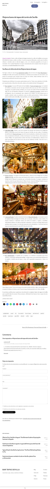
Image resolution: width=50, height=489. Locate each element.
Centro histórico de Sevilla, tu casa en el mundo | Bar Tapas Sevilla (17, 343)
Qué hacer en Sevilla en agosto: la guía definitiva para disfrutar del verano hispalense (21, 444)
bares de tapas (28, 313)
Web (3, 381)
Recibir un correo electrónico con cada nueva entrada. (14, 409)
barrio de (36, 86)
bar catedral (20, 313)
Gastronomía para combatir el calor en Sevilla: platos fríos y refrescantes (19, 457)
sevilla (27, 316)
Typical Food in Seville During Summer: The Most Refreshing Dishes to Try (21, 451)
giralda (4, 316)
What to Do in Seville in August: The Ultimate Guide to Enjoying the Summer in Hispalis (21, 438)
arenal (12, 313)
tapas (31, 316)
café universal (36, 313)
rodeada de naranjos (35, 91)
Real (42, 73)
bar (16, 313)
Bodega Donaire (9, 175)
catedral (42, 313)
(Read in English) (6, 58)
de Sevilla (9, 177)
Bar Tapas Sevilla (11, 469)
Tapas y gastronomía (24, 52)
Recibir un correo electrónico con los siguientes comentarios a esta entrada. (19, 406)
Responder (6, 353)
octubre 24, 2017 (7, 342)
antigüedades (6, 313)
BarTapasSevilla (10, 52)
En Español (17, 52)
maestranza (10, 316)
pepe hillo (17, 316)
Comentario (5, 388)
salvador (22, 316)
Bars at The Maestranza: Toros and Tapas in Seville (34, 327)
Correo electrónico (6, 375)
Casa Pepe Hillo (9, 130)
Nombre (4, 368)
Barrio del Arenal (17, 134)
